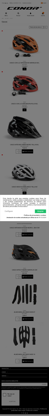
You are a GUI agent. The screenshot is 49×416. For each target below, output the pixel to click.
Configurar (9, 211)
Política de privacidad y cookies (35, 215)
